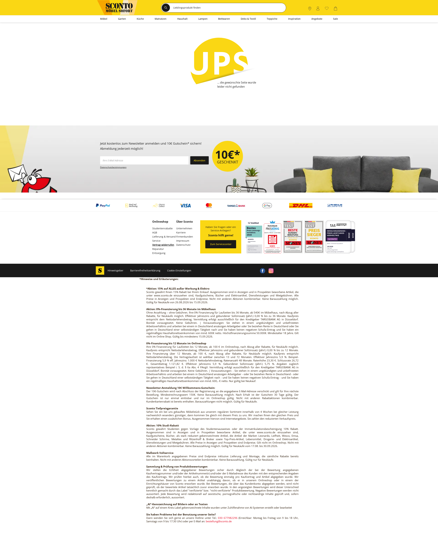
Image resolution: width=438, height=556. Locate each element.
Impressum (182, 240)
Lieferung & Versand (164, 236)
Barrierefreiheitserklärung (145, 270)
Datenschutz (183, 244)
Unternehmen (184, 228)
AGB (154, 232)
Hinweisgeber (115, 270)
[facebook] (262, 270)
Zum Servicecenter (220, 244)
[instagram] (271, 270)
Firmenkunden (184, 236)
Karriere (181, 232)
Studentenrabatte (162, 228)
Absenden (199, 160)
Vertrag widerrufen (163, 244)
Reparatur (158, 249)
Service (156, 240)
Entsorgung (158, 253)
